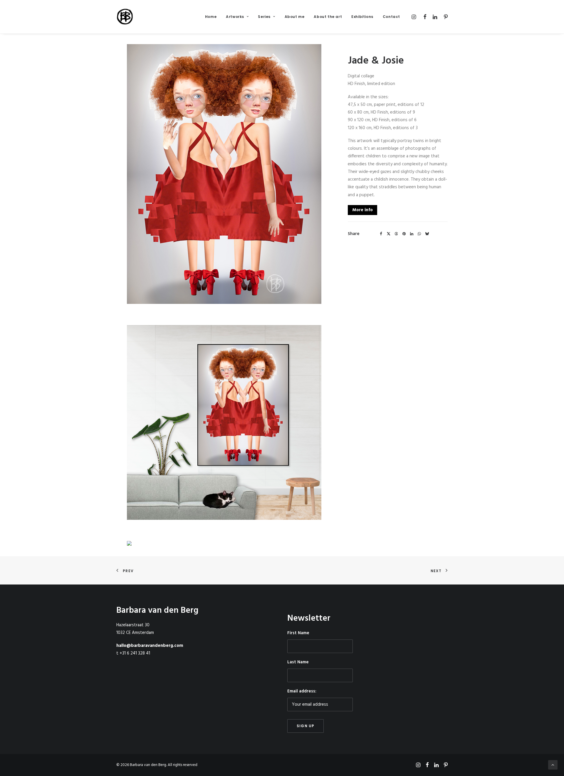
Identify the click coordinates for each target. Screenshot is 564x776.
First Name (298, 633)
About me (295, 16)
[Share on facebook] (381, 234)
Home (210, 16)
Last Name (298, 662)
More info (362, 210)
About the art (328, 16)
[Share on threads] (396, 234)
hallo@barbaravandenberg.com (149, 645)
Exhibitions (362, 16)
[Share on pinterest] (403, 234)
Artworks (235, 16)
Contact (391, 16)
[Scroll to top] (553, 764)
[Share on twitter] (388, 234)
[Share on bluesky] (426, 234)
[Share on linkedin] (411, 234)
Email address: (301, 691)
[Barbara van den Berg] (125, 17)
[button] (415, 17)
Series (264, 16)
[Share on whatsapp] (419, 234)
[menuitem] (211, 17)
